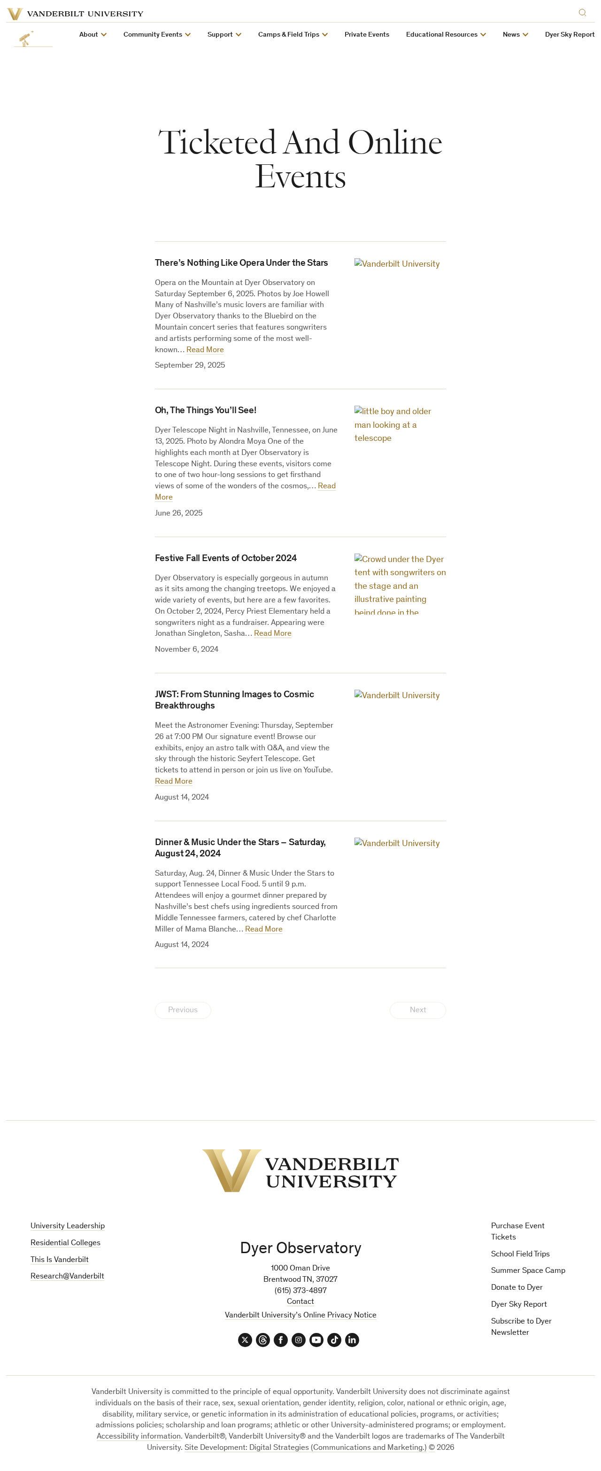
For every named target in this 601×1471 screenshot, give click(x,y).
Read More (205, 350)
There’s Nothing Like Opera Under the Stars (242, 264)
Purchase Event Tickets (518, 1232)
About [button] (88, 35)
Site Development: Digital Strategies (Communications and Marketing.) (306, 1448)
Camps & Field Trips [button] (288, 35)
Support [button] (220, 35)
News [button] (511, 35)
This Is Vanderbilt (60, 1260)
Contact (300, 1302)
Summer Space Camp (528, 1271)
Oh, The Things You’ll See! (205, 411)
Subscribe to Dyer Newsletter (521, 1327)
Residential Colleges (65, 1244)
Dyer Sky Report (570, 35)
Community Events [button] (152, 35)
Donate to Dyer (517, 1288)
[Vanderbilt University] (300, 1170)
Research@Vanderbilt (67, 1277)
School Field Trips (520, 1255)
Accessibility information (139, 1437)
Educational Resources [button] (442, 35)
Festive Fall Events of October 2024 (226, 559)
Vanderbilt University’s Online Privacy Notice (301, 1316)
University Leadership (68, 1227)
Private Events (367, 35)
